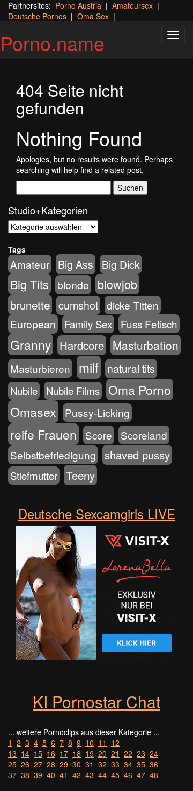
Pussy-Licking (97, 412)
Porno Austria (78, 5)
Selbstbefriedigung (53, 455)
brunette (30, 305)
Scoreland (144, 435)
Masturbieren (40, 368)
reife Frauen (43, 434)
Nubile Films (73, 391)
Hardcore (82, 345)
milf (89, 367)
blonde (73, 284)
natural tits (131, 368)
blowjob (117, 284)
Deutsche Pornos (37, 16)
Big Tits (29, 284)
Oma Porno (139, 389)
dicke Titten (133, 305)
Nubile (24, 391)
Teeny (80, 475)
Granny (30, 344)
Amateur (29, 264)
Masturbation (146, 345)
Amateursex (132, 5)
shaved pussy (137, 455)
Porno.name (52, 42)
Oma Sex (93, 16)
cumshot (78, 305)
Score (98, 435)
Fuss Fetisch (149, 324)
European (33, 324)
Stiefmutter (33, 476)
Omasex (33, 411)
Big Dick (121, 264)
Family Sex (88, 324)
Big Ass (75, 264)
